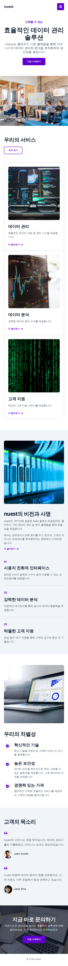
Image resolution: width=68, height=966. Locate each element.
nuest (9, 6)
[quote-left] (6, 833)
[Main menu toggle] (60, 6)
